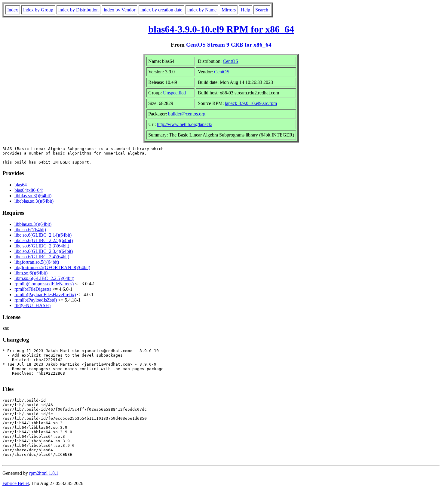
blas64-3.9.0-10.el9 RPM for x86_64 (221, 29)
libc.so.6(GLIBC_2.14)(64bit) (43, 235)
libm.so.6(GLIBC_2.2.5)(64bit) (44, 278)
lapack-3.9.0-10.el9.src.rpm (251, 103)
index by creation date (161, 9)
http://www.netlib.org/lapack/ (184, 124)
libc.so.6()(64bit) (30, 229)
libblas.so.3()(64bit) (32, 195)
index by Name (201, 9)
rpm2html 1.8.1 (43, 473)
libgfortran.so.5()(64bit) (36, 262)
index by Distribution (78, 9)
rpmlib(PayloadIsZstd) (35, 299)
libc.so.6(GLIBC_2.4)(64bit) (41, 256)
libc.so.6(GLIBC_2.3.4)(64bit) (43, 251)
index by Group (38, 9)
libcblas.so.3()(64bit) (34, 201)
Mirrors (229, 9)
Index (12, 9)
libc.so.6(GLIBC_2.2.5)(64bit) (43, 240)
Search (261, 9)
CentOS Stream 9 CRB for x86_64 (229, 44)
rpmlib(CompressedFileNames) (44, 283)
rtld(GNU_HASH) (32, 305)
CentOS (230, 61)
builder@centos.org (186, 113)
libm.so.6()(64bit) (31, 272)
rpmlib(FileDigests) (32, 289)
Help (245, 9)
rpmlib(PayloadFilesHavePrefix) (45, 294)
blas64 (20, 184)
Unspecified (174, 92)
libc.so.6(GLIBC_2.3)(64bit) (41, 245)
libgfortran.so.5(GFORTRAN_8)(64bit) (52, 267)
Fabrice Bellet (15, 483)
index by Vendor (119, 9)
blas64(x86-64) (28, 190)
